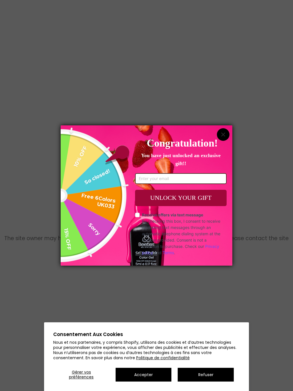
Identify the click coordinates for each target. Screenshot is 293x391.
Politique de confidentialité (163, 358)
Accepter (143, 375)
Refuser (205, 375)
